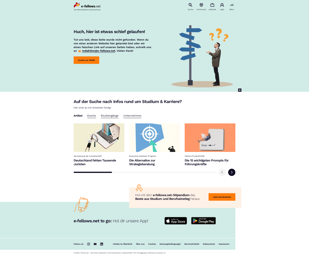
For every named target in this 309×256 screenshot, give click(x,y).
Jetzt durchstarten (222, 197)
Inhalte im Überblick (122, 244)
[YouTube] (95, 244)
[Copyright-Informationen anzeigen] (239, 90)
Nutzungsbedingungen (170, 244)
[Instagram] (88, 244)
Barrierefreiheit (191, 244)
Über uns (140, 244)
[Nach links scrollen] (222, 172)
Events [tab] (91, 115)
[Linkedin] (101, 244)
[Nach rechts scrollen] (231, 172)
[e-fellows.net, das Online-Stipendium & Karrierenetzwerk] (87, 6)
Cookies (152, 244)
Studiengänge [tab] (110, 115)
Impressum (224, 244)
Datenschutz (209, 244)
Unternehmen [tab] (132, 115)
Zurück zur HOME (86, 60)
